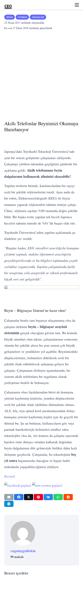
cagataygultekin (23, 550)
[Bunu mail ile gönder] (9, 497)
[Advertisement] (41, 74)
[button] (76, 5)
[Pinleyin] (38, 497)
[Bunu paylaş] (18, 497)
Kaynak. (10, 476)
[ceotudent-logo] (8, 5)
